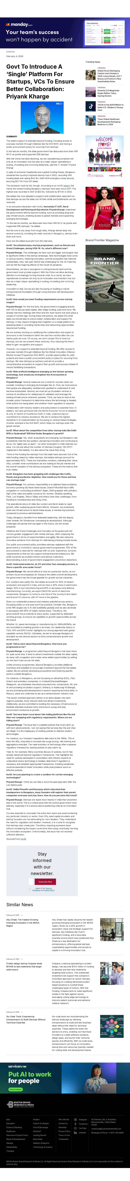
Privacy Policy (49, 890)
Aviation (36, 1119)
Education (10, 1123)
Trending (10, 1151)
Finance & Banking (14, 1127)
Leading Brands (39, 1135)
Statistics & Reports (41, 1143)
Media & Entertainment (15, 1139)
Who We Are (64, 1119)
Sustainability (11, 1147)
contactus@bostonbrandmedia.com (106, 1129)
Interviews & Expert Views (17, 1135)
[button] (5, 32)
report (66, 185)
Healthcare (10, 1131)
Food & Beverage (40, 1127)
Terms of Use (64, 1135)
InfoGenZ (37, 1131)
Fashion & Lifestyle (41, 1123)
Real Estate (37, 1139)
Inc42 (23, 839)
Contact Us (63, 1123)
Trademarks (64, 1139)
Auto (8, 1119)
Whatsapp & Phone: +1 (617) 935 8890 (107, 1133)
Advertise (63, 1127)
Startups (9, 1143)
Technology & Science (42, 1147)
